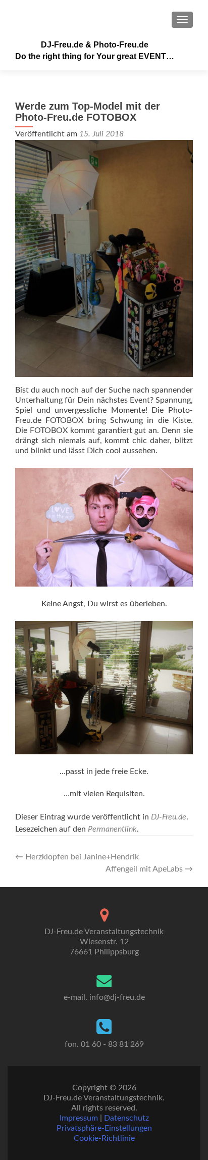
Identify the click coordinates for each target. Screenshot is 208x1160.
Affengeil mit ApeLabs (149, 869)
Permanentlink (112, 829)
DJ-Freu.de (168, 817)
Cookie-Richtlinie (104, 1138)
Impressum (79, 1118)
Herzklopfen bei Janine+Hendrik (77, 857)
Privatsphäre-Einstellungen (104, 1128)
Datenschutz (126, 1118)
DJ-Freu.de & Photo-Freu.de (94, 44)
